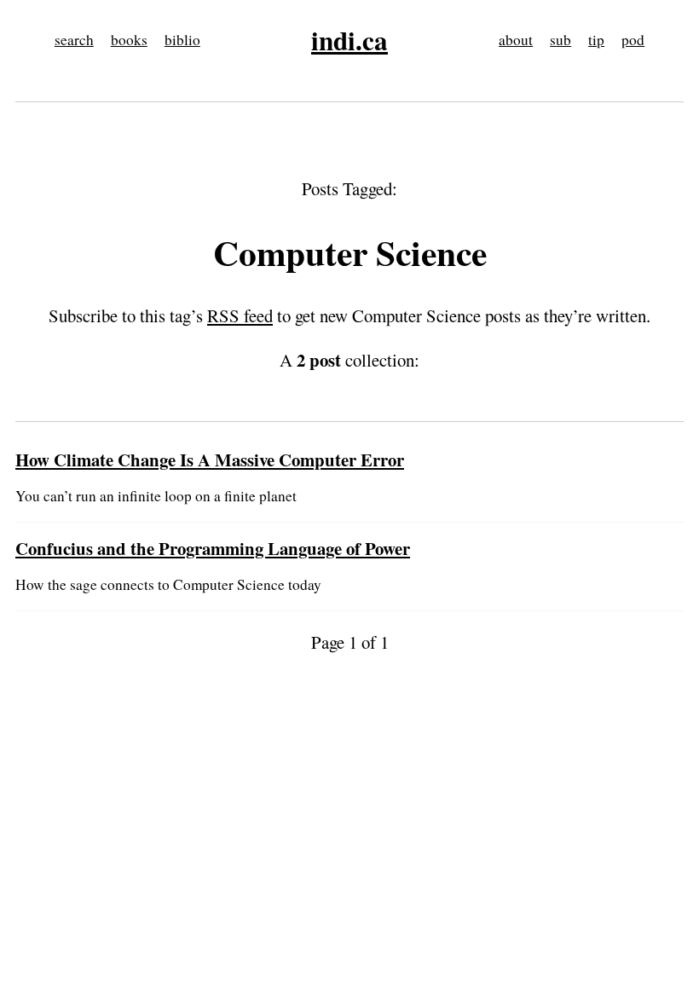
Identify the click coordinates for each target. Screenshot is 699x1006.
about (516, 39)
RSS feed (240, 315)
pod (632, 39)
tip (596, 39)
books (129, 39)
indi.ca (349, 40)
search (74, 39)
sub (560, 39)
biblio (182, 39)
